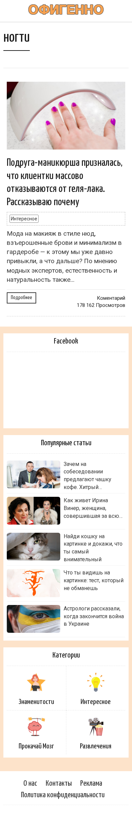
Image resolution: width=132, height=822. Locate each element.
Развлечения (95, 746)
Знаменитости (36, 702)
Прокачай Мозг (36, 746)
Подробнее (21, 297)
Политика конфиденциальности (63, 795)
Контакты (59, 783)
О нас (30, 783)
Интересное (24, 218)
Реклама (91, 783)
